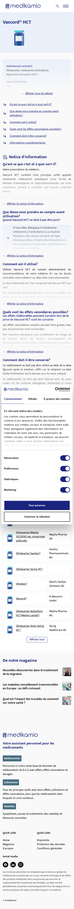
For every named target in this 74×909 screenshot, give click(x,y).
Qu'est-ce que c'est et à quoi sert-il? (30, 105)
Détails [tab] (32, 398)
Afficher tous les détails (39, 93)
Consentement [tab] (13, 398)
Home (6, 840)
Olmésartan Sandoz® (28, 553)
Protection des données (51, 844)
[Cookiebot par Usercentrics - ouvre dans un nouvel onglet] (55, 389)
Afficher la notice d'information (25, 204)
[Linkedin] (13, 864)
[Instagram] (20, 864)
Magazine (8, 844)
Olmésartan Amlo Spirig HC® (30, 628)
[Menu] (65, 6)
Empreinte (43, 840)
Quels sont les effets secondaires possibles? (35, 129)
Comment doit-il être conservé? (28, 136)
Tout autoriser (37, 505)
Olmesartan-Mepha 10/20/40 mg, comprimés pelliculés (30, 537)
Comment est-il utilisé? (23, 122)
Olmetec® (21, 584)
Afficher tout (37, 639)
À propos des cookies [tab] (57, 398)
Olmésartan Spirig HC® (29, 569)
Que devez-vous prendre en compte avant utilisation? (34, 113)
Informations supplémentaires (27, 143)
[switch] (65, 468)
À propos (8, 849)
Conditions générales (49, 849)
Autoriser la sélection (37, 516)
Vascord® (21, 599)
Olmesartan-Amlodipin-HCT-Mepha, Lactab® (29, 613)
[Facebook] (5, 864)
